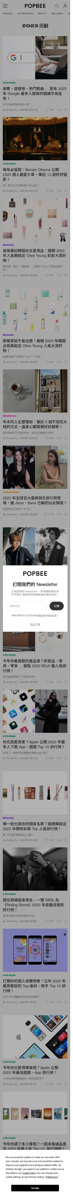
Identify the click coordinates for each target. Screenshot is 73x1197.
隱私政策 (52, 615)
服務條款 (42, 615)
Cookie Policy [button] (29, 1173)
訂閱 (56, 606)
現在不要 (35, 624)
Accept (35, 1188)
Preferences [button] (51, 1177)
